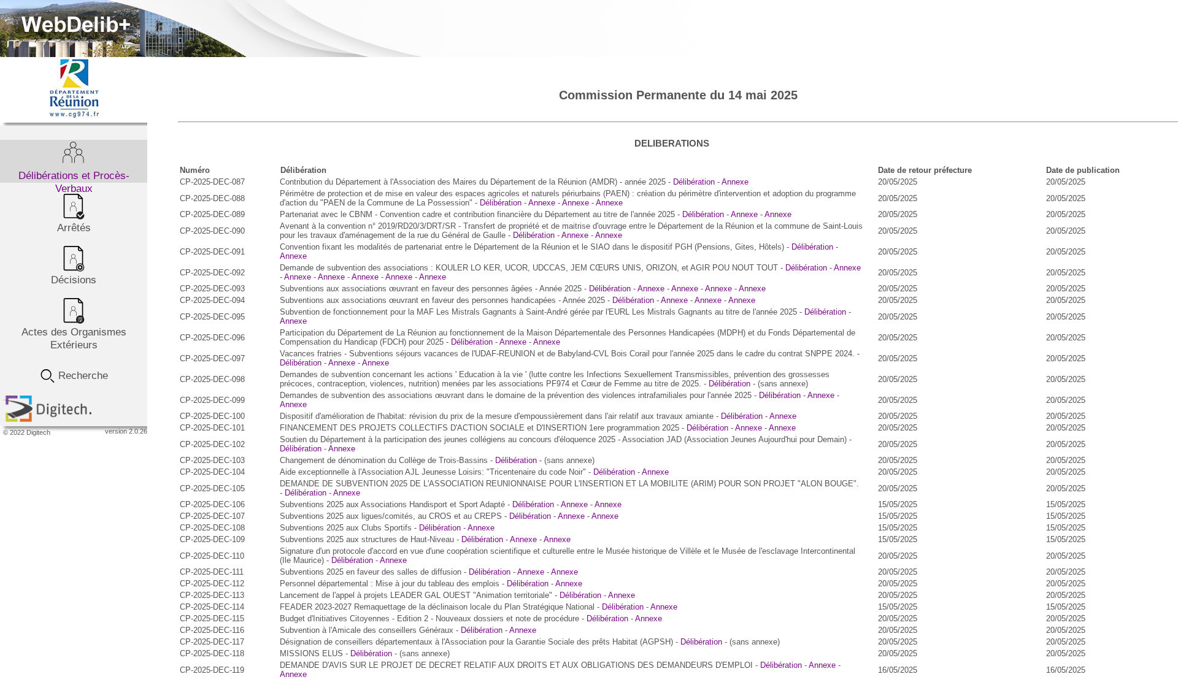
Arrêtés (74, 227)
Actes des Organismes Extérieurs (73, 332)
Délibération (694, 181)
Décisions (73, 280)
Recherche (81, 375)
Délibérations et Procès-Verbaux (73, 176)
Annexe (735, 181)
